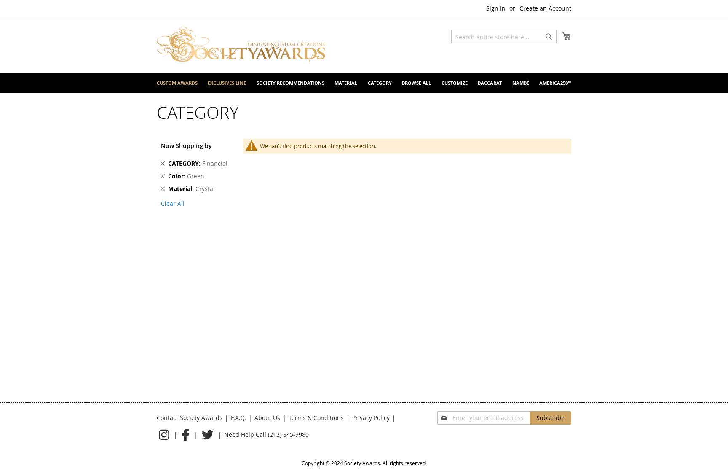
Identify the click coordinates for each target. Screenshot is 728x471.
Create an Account (545, 8)
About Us (267, 418)
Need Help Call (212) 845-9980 (266, 435)
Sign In (496, 8)
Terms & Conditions (316, 418)
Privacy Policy (371, 418)
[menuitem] (177, 83)
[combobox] (504, 36)
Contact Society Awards (189, 418)
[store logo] (241, 44)
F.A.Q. (238, 418)
